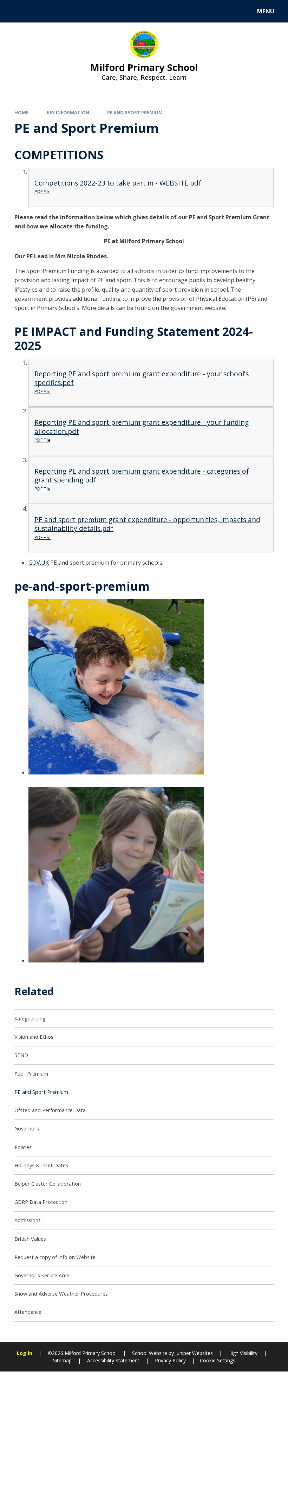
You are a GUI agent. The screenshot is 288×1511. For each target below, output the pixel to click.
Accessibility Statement (113, 1360)
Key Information (68, 112)
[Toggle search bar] (15, 11)
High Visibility (242, 1353)
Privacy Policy (170, 1360)
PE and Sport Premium (135, 112)
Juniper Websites (193, 1353)
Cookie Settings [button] (217, 1360)
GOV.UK (38, 562)
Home (21, 112)
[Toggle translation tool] (34, 11)
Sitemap (62, 1360)
